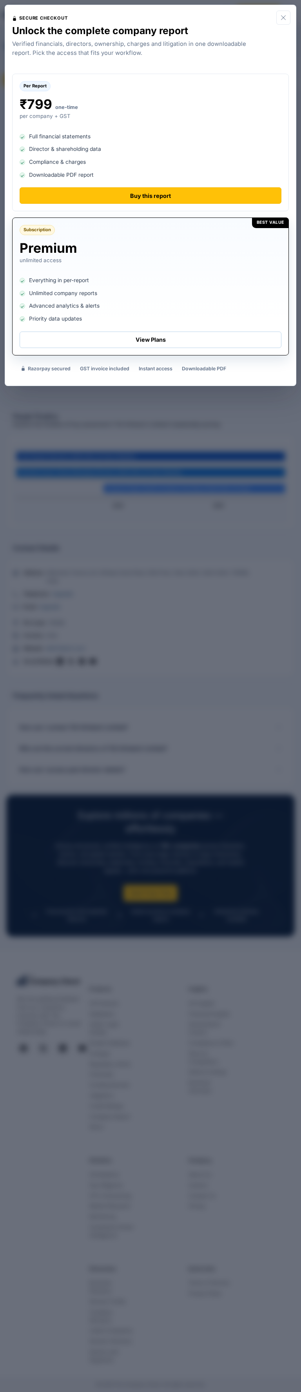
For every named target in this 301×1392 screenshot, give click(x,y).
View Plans (151, 339)
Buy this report (150, 195)
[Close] (283, 18)
